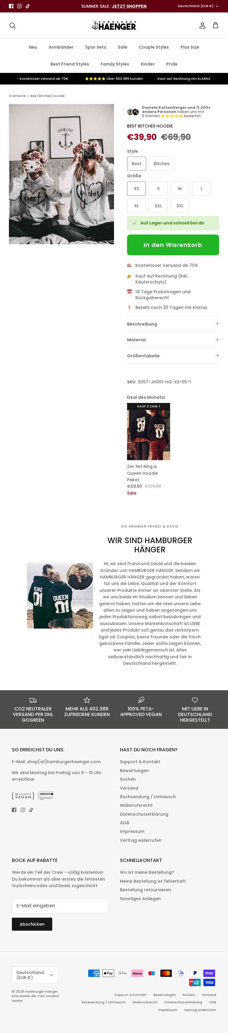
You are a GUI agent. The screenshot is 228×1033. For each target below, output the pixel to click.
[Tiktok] (28, 6)
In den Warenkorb (173, 245)
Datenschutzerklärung (144, 814)
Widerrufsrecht (136, 805)
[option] (61, 174)
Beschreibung (142, 324)
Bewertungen (134, 771)
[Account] (201, 25)
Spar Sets (95, 47)
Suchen (128, 779)
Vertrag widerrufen (141, 840)
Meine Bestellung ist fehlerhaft (153, 881)
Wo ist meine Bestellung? (147, 872)
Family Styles (115, 64)
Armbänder (61, 47)
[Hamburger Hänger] (114, 25)
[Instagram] (19, 6)
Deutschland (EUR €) (195, 6)
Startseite (17, 95)
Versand (129, 788)
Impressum (132, 831)
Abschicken (32, 924)
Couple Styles (154, 47)
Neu (33, 47)
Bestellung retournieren (145, 890)
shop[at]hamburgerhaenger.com (64, 762)
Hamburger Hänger (41, 991)
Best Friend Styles (69, 64)
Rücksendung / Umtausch (148, 797)
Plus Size (189, 47)
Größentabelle (143, 356)
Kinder (148, 64)
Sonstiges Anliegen (140, 899)
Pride (172, 64)
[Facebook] (11, 6)
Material (136, 340)
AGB (124, 823)
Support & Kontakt (140, 762)
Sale (122, 47)
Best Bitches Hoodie (48, 95)
